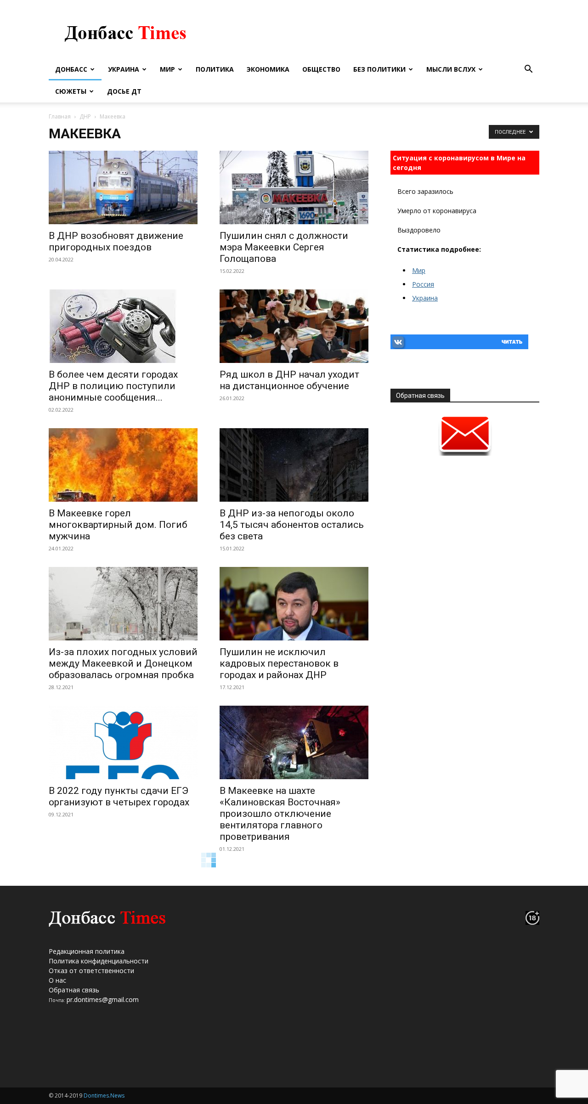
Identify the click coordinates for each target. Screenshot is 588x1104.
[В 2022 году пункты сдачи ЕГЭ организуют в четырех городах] (123, 742)
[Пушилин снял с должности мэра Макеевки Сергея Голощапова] (294, 187)
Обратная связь (74, 989)
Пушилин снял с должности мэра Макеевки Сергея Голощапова (284, 247)
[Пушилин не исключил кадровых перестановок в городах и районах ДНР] (294, 603)
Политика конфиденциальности (98, 961)
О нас (57, 980)
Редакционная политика (86, 951)
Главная (60, 116)
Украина (123, 69)
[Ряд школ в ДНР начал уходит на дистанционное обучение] (294, 326)
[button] (528, 70)
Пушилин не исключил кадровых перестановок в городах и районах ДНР (279, 663)
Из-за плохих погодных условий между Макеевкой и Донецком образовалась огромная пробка (123, 663)
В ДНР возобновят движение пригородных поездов (116, 241)
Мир (167, 69)
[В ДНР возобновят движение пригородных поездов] (123, 187)
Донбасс (71, 69)
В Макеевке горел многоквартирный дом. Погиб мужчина (118, 525)
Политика (215, 69)
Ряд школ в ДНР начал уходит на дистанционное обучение (289, 380)
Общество (321, 69)
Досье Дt (124, 91)
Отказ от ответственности (91, 970)
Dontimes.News (104, 1095)
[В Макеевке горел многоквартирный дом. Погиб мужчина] (123, 465)
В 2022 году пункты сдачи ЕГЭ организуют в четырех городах (119, 796)
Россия (423, 284)
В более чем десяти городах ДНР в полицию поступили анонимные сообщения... (113, 386)
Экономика (268, 69)
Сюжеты (70, 91)
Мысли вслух (450, 69)
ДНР (85, 116)
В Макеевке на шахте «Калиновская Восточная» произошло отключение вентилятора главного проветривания (280, 813)
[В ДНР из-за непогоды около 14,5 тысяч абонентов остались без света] (294, 465)
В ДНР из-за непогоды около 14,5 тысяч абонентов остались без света (292, 525)
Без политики (379, 69)
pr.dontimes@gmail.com (103, 999)
